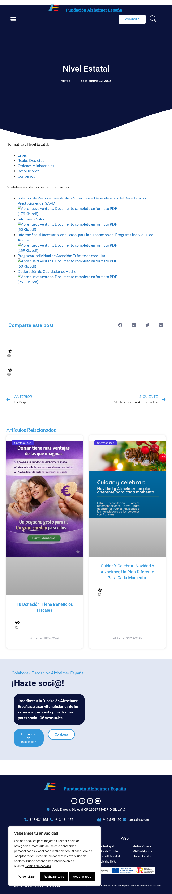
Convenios (26, 176)
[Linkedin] (90, 801)
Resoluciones (28, 171)
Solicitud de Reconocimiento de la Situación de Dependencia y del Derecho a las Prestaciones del (82, 206)
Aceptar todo (82, 876)
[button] (13, 19)
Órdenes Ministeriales (36, 165)
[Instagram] (82, 801)
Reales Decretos (31, 160)
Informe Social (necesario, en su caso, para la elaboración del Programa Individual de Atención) (85, 242)
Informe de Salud (32, 224)
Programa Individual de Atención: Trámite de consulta (62, 260)
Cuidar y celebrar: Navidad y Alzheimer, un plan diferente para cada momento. (127, 571)
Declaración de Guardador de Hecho (47, 276)
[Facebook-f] (74, 801)
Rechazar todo (54, 876)
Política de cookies (38, 866)
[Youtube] (98, 801)
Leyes (22, 155)
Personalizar (26, 876)
